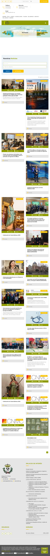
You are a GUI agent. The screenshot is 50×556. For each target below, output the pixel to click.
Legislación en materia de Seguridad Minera (38, 481)
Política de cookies (6, 551)
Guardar (45, 548)
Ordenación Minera (33, 514)
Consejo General (29, 469)
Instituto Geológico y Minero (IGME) (33, 477)
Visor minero (31, 503)
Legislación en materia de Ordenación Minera (38, 483)
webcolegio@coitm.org (10, 12)
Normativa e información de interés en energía (38, 513)
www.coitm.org (18, 480)
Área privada (44, 1)
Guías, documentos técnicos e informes (37, 489)
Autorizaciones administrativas (35, 493)
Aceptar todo (45, 552)
